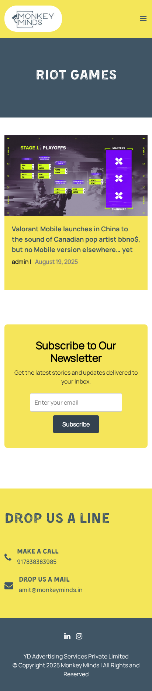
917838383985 (36, 562)
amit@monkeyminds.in (51, 590)
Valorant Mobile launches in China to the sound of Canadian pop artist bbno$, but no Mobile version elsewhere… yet (76, 239)
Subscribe (76, 424)
